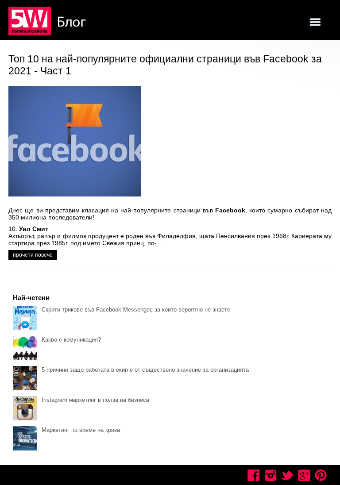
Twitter (287, 475)
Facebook (253, 475)
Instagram (270, 475)
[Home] (48, 22)
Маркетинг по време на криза (81, 430)
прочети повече (33, 255)
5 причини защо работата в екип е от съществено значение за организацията (145, 369)
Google (304, 475)
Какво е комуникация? (71, 339)
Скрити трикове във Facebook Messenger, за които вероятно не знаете (136, 309)
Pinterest (321, 475)
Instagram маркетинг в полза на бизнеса (95, 399)
